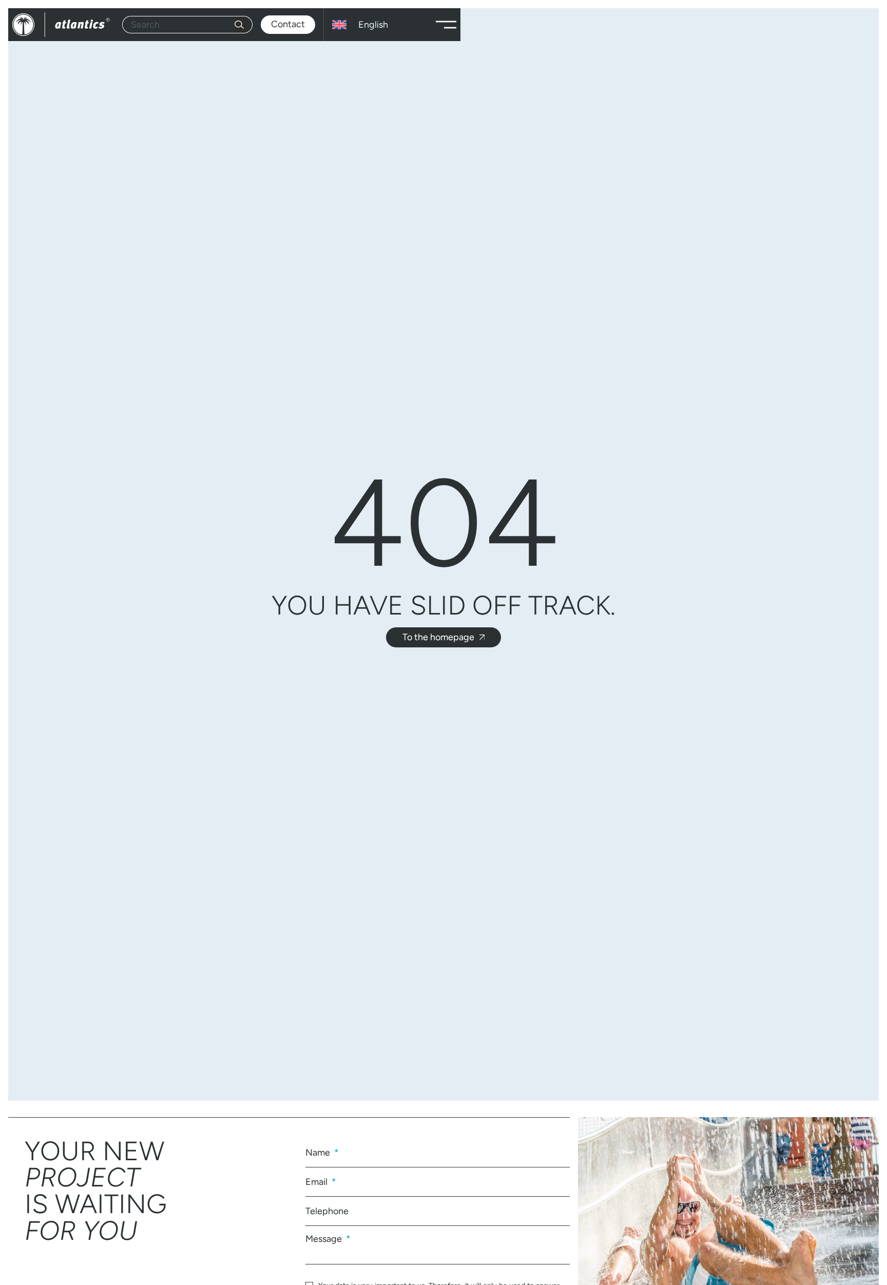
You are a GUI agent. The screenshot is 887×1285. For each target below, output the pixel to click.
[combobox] (178, 24)
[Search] (244, 24)
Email (317, 1181)
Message (324, 1238)
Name (318, 1152)
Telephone (327, 1211)
